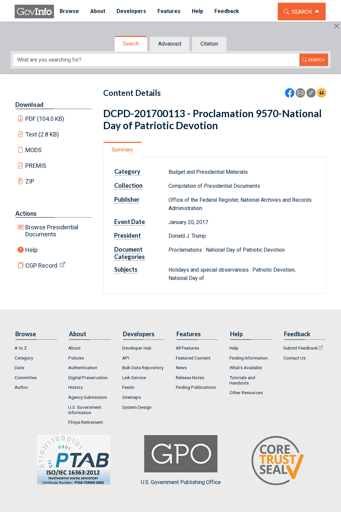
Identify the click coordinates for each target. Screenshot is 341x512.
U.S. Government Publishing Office (181, 482)
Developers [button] (131, 11)
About (74, 348)
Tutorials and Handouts (242, 380)
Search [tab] (131, 44)
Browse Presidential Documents (51, 231)
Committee (26, 377)
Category (24, 358)
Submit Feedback (300, 348)
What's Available (245, 367)
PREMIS (35, 165)
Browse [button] (69, 11)
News (181, 367)
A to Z (21, 348)
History (75, 387)
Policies (76, 358)
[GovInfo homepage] (34, 11)
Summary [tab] (122, 149)
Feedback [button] (226, 11)
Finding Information (248, 358)
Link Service (134, 377)
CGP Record (41, 265)
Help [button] (197, 11)
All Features (187, 348)
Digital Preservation (88, 377)
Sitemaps (131, 397)
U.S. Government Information (84, 409)
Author (21, 387)
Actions (26, 213)
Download (29, 104)
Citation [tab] (209, 44)
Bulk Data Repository (143, 367)
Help (31, 249)
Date (19, 367)
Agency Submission (87, 397)
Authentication (82, 367)
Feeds (128, 387)
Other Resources (246, 392)
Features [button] (169, 11)
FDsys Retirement (85, 422)
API (125, 358)
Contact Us (294, 358)
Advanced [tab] (169, 44)
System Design (137, 407)
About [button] (97, 11)
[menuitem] (69, 11)
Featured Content (193, 358)
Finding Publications (196, 387)
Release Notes (190, 377)
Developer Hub (137, 348)
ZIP (29, 181)
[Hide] (336, 26)
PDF (45, 118)
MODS (33, 149)
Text (42, 134)
